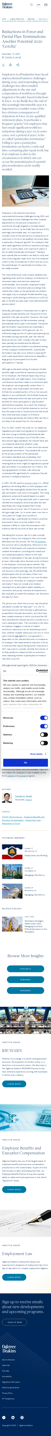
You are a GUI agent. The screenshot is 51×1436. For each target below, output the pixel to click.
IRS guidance (40, 541)
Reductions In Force (11, 823)
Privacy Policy (7, 1393)
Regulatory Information (11, 1382)
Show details (36, 754)
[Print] (10, 64)
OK (25, 762)
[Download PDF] (3, 64)
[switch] (44, 726)
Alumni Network (8, 1359)
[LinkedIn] (13, 1417)
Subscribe (6, 1365)
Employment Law (33, 820)
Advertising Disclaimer (11, 1387)
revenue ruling (30, 482)
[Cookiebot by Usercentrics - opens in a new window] (36, 671)
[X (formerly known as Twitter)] (3, 1417)
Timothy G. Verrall (13, 57)
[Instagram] (22, 1417)
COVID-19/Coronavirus (12, 816)
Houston (29, 799)
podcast (22, 775)
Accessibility (7, 1376)
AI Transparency (8, 1398)
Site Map (5, 1370)
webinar (11, 775)
